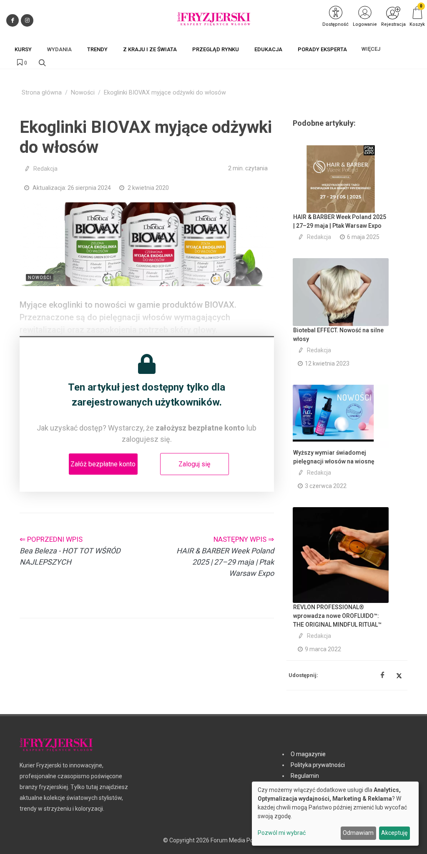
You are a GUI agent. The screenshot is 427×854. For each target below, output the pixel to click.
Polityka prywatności (318, 765)
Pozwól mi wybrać (282, 832)
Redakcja (45, 168)
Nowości (83, 92)
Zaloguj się (194, 464)
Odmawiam (358, 832)
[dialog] (335, 814)
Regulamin (305, 775)
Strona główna (42, 92)
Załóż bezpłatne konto (103, 464)
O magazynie (308, 754)
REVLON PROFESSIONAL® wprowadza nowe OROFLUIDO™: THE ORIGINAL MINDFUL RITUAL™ (337, 616)
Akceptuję (394, 832)
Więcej (371, 49)
